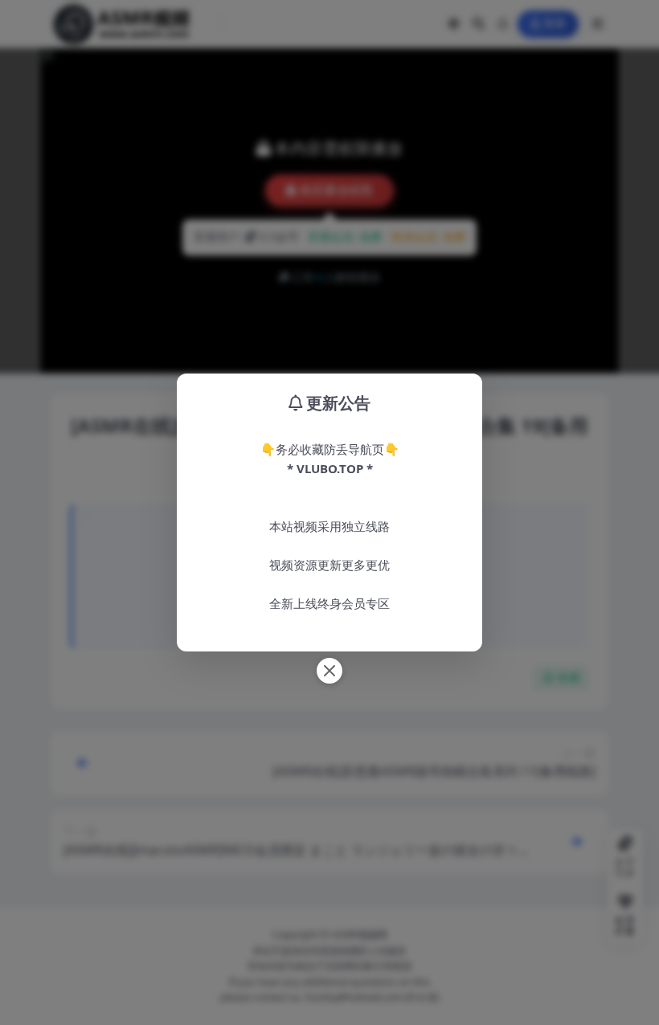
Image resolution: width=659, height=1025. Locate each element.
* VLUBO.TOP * (330, 468)
